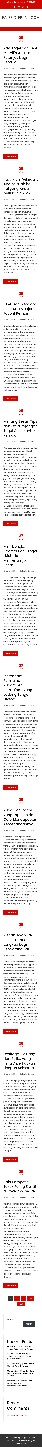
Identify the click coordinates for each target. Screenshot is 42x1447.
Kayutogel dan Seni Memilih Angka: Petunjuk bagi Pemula (20, 55)
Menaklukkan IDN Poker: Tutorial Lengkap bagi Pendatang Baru (18, 942)
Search (10, 1319)
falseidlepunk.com (21, 17)
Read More (11, 156)
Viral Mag (28, 1440)
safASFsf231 (10, 68)
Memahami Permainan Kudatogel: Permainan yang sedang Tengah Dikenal (18, 687)
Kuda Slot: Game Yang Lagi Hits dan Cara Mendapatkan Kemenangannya (20, 817)
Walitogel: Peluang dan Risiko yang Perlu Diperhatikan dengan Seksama (19, 1060)
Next (21, 1304)
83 (31, 1298)
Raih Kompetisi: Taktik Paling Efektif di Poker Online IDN (20, 1186)
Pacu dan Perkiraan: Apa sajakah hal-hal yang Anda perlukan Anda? (21, 186)
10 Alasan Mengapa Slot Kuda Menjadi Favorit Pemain (20, 309)
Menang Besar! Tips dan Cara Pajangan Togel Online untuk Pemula (21, 428)
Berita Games (28, 68)
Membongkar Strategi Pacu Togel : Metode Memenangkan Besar (19, 1383)
